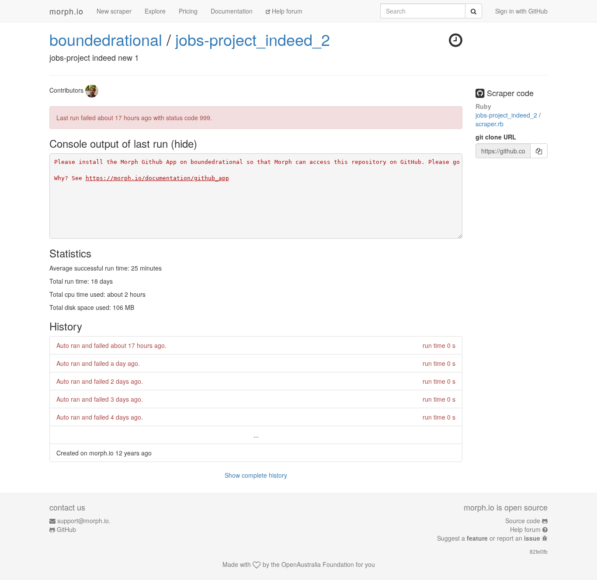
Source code (522, 520)
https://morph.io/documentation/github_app (157, 178)
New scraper (114, 11)
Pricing (188, 11)
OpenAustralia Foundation (317, 564)
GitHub (66, 529)
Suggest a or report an (488, 538)
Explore (155, 11)
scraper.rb (489, 123)
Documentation (232, 11)
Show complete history (256, 475)
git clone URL (496, 136)
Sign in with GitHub (521, 11)
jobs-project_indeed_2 (252, 39)
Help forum (286, 11)
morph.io (66, 11)
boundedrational (105, 39)
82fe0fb (539, 551)
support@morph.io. (84, 520)
